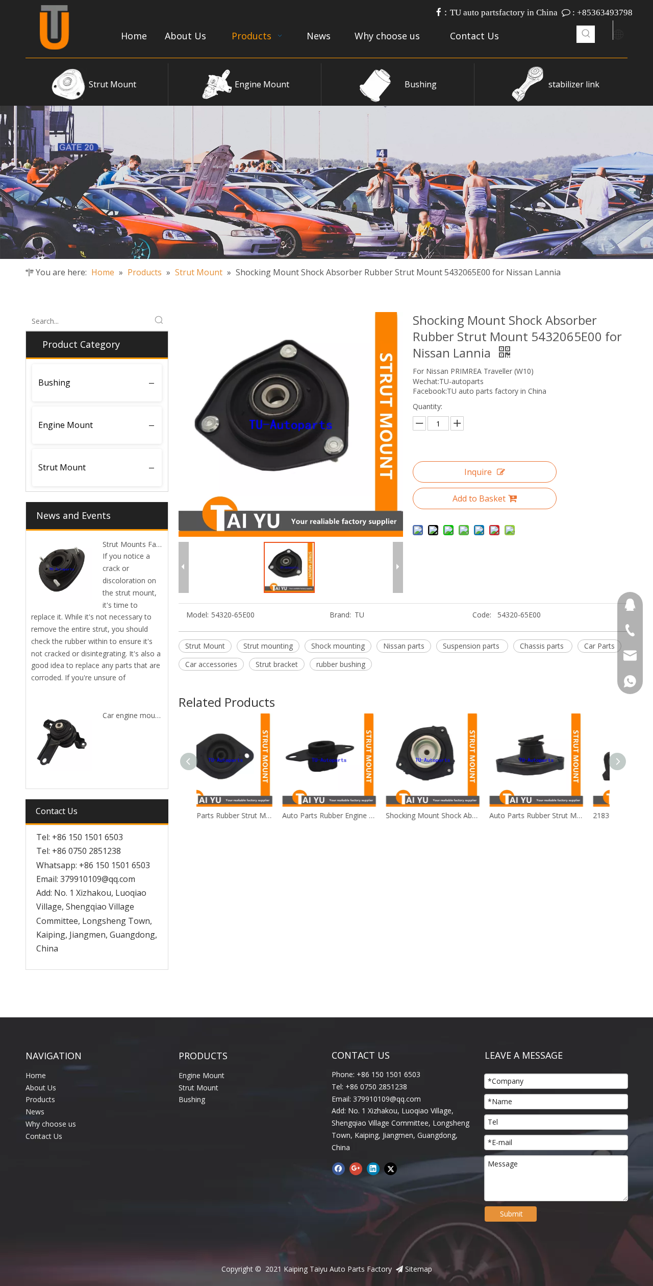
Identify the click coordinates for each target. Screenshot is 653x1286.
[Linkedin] (373, 1168)
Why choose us (51, 1124)
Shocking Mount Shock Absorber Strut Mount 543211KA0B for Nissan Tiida (351, 815)
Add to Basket (479, 498)
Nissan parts (403, 646)
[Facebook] (338, 1168)
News (35, 1111)
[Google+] (355, 1168)
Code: (481, 615)
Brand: (340, 615)
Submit (511, 1214)
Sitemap (418, 1269)
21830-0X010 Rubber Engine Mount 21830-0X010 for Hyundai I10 (559, 815)
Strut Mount (112, 84)
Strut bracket (277, 664)
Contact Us (44, 1136)
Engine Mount (262, 84)
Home (36, 1075)
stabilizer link (573, 84)
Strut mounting (268, 646)
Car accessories (211, 664)
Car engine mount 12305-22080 (155, 715)
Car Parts (599, 646)
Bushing (421, 84)
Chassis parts (543, 646)
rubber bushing (340, 664)
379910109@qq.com (97, 879)
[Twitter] (390, 1168)
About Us (41, 1087)
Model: (197, 615)
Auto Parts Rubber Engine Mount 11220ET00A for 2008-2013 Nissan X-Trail (248, 815)
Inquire (478, 472)
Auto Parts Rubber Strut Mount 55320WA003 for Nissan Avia (455, 815)
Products (40, 1099)
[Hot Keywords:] (586, 34)
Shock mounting (338, 646)
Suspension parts (472, 646)
